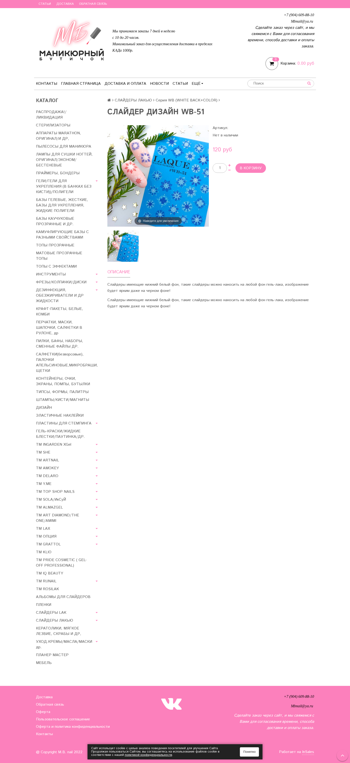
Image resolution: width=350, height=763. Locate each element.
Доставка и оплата (125, 83)
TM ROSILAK (47, 589)
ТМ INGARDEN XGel (53, 444)
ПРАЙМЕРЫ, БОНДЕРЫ (58, 173)
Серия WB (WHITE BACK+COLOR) (186, 100)
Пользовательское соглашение (63, 719)
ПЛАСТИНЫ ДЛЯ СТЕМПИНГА (63, 423)
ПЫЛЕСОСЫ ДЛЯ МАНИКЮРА (63, 146)
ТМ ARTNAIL (47, 460)
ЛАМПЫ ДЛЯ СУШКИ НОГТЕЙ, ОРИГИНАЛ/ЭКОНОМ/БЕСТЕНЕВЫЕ (64, 160)
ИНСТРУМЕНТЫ (51, 274)
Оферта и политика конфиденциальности (73, 726)
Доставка (65, 4)
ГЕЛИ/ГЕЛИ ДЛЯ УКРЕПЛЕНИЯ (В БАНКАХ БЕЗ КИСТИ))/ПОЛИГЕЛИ (63, 186)
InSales (308, 752)
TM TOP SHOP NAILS (55, 491)
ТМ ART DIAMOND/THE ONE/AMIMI (57, 518)
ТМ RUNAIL (46, 581)
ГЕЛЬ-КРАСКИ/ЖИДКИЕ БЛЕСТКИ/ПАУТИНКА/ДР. (60, 434)
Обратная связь (93, 4)
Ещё (196, 83)
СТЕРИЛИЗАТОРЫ (53, 125)
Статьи (45, 4)
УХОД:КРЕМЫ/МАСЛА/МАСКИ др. (64, 644)
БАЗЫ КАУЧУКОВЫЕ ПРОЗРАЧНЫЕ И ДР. (55, 221)
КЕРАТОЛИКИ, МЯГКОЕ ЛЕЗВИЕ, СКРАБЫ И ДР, (58, 631)
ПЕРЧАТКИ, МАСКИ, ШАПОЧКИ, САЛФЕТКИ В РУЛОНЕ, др (59, 327)
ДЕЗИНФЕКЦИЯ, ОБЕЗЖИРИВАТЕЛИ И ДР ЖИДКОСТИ (60, 295)
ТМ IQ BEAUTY (49, 573)
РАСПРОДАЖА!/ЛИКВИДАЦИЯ (51, 114)
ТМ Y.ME (43, 484)
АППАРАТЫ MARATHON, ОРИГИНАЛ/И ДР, (58, 135)
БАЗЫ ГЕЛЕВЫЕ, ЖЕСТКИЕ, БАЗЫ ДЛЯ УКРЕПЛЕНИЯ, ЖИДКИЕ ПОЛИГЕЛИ (62, 205)
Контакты (46, 83)
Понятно (249, 752)
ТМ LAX (43, 528)
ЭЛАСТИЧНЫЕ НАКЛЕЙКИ (60, 415)
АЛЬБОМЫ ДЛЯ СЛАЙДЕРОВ (63, 597)
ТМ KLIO (43, 552)
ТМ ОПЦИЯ (46, 536)
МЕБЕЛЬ (44, 663)
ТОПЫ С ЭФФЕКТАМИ (56, 266)
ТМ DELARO (47, 476)
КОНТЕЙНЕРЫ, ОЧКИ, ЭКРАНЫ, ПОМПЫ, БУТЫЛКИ (63, 381)
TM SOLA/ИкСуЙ (51, 499)
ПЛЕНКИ (43, 605)
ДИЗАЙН (44, 407)
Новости (159, 83)
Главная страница (81, 83)
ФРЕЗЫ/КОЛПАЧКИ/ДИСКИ (61, 282)
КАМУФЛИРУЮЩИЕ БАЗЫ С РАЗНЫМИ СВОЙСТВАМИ (62, 234)
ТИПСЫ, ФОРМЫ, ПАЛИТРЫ (62, 392)
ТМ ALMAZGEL (49, 507)
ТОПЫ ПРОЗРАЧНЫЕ (55, 245)
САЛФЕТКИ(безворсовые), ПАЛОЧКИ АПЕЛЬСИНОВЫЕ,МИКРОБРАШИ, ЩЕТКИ (67, 363)
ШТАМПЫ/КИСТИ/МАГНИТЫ (62, 400)
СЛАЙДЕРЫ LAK (51, 612)
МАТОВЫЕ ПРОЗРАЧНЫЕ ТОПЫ (59, 255)
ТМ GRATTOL (48, 544)
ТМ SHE (43, 452)
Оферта (43, 712)
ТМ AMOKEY (47, 468)
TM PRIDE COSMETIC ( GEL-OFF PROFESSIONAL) (61, 562)
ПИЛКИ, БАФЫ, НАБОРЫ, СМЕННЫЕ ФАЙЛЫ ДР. (59, 343)
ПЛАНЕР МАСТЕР (52, 655)
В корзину (251, 168)
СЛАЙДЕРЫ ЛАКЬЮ (133, 100)
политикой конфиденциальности (148, 755)
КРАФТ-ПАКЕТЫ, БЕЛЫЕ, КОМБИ (59, 311)
